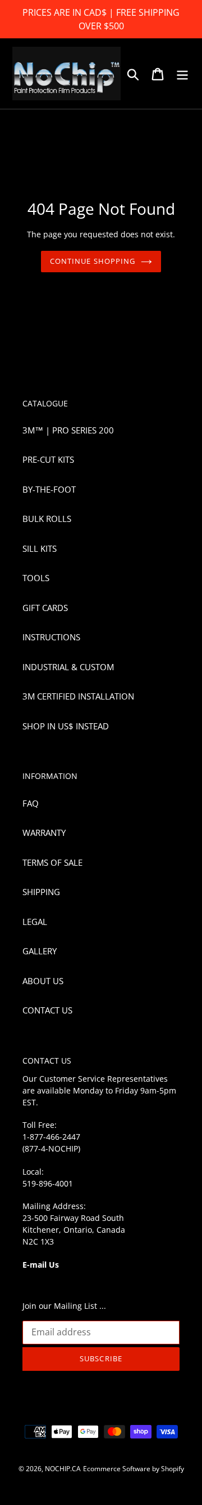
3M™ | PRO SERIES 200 (68, 430)
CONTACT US (47, 1010)
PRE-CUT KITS (48, 459)
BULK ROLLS (46, 518)
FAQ (30, 803)
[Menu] (182, 73)
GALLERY (39, 951)
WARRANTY (44, 832)
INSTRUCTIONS (51, 637)
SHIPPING (41, 891)
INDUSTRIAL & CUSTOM (68, 666)
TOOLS (35, 577)
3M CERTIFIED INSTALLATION (78, 696)
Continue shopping (92, 261)
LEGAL (34, 921)
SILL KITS (39, 548)
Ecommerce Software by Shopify (133, 1468)
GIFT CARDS (45, 607)
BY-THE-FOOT (49, 489)
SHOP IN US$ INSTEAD (65, 726)
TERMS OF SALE (52, 862)
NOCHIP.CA (63, 1468)
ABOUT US (42, 980)
